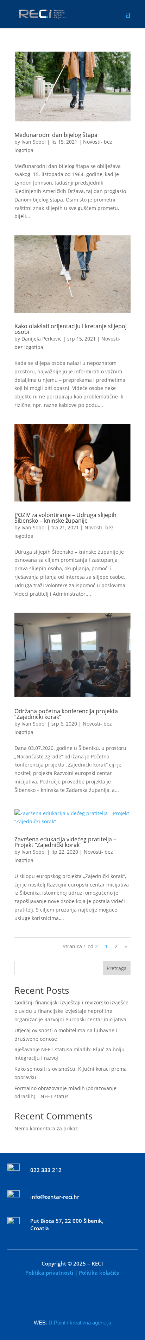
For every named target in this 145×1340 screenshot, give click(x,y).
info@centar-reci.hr (54, 1196)
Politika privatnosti (49, 1272)
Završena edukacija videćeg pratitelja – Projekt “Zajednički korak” (65, 842)
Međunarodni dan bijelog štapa (55, 135)
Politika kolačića (99, 1272)
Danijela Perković (41, 338)
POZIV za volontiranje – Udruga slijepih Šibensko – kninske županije (65, 517)
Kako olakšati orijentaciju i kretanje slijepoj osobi (70, 329)
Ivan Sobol (33, 141)
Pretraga (117, 968)
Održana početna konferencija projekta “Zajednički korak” (66, 714)
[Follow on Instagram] (87, 1300)
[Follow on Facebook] (58, 1300)
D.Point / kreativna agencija (80, 1323)
